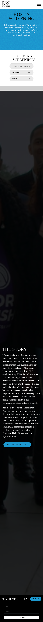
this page (25, 30)
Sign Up (35, 599)
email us (26, 35)
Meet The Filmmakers (17, 444)
